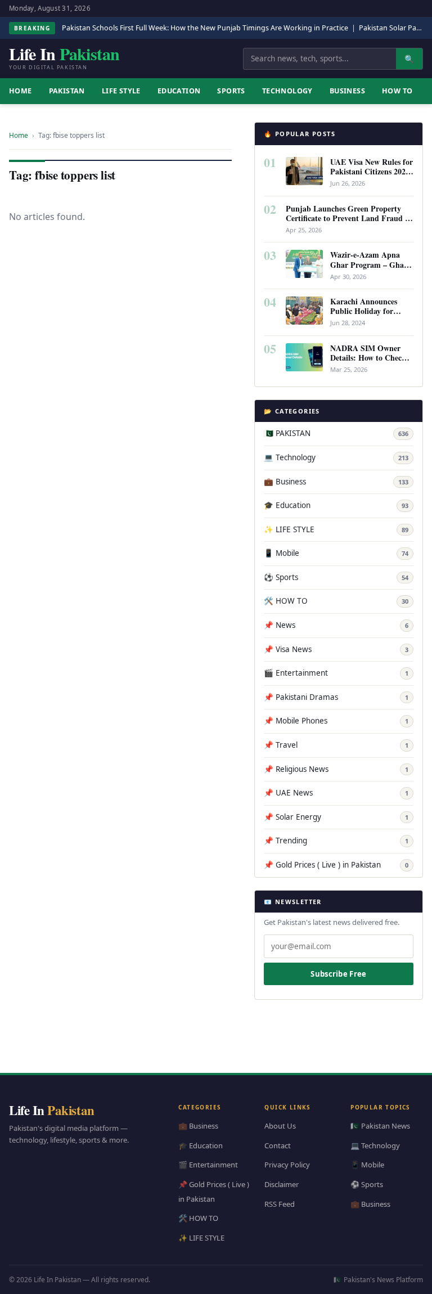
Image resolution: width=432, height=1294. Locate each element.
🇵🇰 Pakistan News (380, 1126)
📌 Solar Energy (336, 817)
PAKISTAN (67, 91)
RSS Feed (279, 1203)
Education (179, 91)
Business (347, 91)
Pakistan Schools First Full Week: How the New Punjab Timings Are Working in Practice (205, 28)
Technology (287, 91)
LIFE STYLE (121, 91)
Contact (277, 1145)
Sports (231, 91)
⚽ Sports (336, 577)
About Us (280, 1126)
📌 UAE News (336, 793)
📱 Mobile (336, 553)
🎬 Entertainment (336, 673)
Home (18, 135)
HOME (20, 91)
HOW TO (397, 91)
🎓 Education (336, 505)
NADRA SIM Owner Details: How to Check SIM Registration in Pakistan (368, 362)
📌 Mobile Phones (336, 721)
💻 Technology (336, 457)
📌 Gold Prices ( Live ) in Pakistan (336, 865)
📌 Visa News (336, 649)
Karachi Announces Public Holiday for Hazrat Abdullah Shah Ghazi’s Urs (369, 315)
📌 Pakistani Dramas (336, 697)
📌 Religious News (336, 769)
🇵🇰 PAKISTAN (336, 433)
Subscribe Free (338, 974)
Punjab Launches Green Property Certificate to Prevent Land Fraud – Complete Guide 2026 (347, 218)
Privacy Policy (287, 1165)
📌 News (336, 625)
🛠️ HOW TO (336, 601)
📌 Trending (336, 840)
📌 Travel (336, 745)
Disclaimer (281, 1184)
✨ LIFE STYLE (336, 529)
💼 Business (336, 482)
